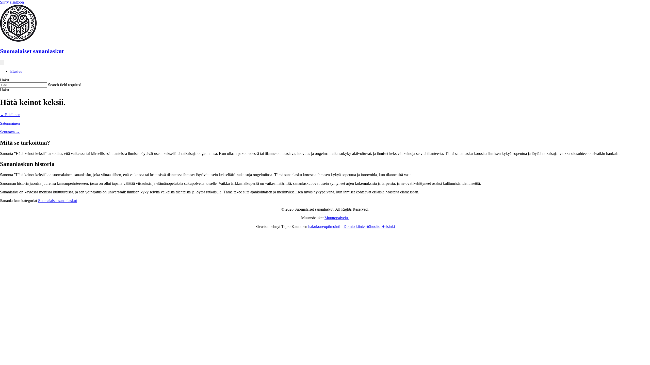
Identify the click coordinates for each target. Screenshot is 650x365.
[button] (4, 90)
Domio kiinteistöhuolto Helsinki (369, 226)
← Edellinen (10, 115)
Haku (4, 80)
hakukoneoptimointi (324, 226)
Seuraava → (10, 132)
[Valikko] (2, 62)
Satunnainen (10, 123)
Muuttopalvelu (336, 218)
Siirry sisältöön (12, 2)
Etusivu (16, 71)
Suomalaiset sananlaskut (57, 200)
